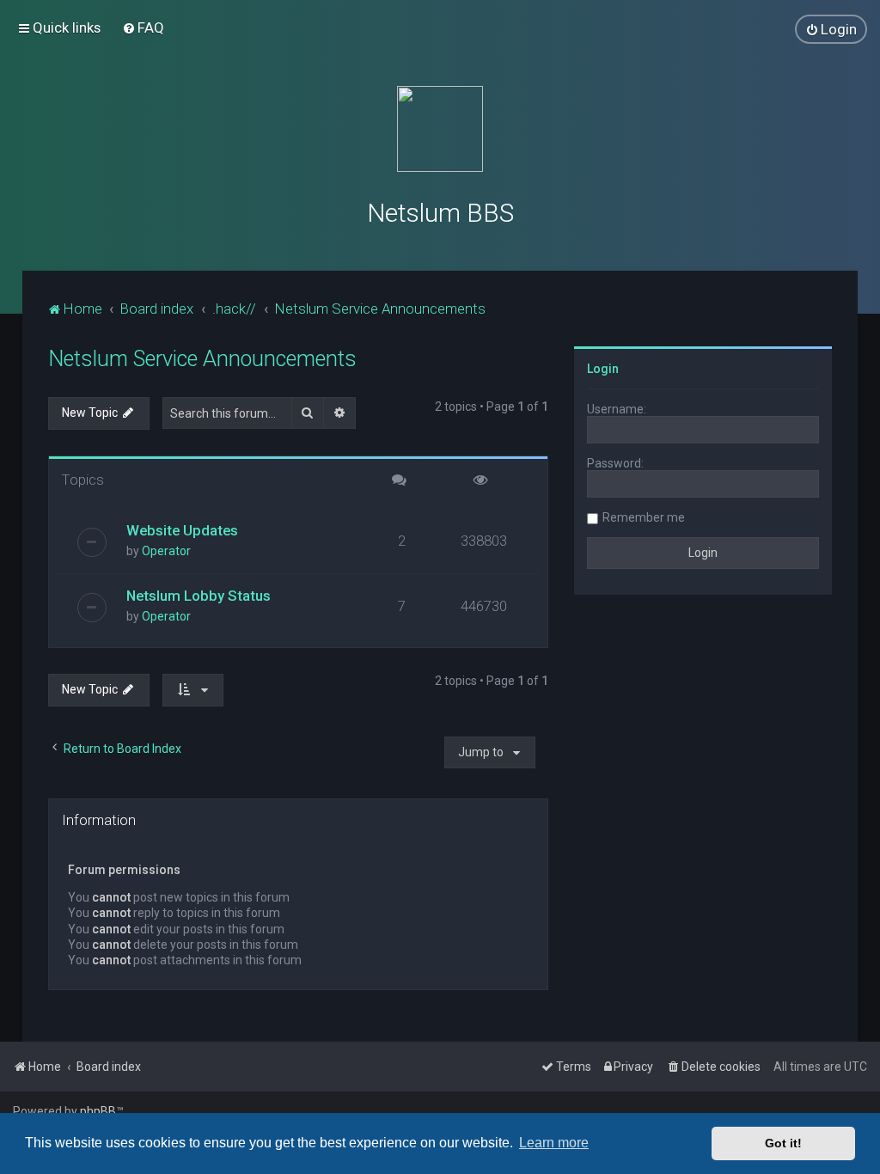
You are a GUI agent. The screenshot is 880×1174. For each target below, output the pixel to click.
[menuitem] (143, 27)
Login (603, 369)
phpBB (98, 1111)
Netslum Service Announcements (202, 358)
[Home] (440, 129)
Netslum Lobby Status (198, 595)
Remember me (643, 517)
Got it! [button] (783, 1143)
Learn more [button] (554, 1142)
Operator (166, 551)
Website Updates (182, 530)
